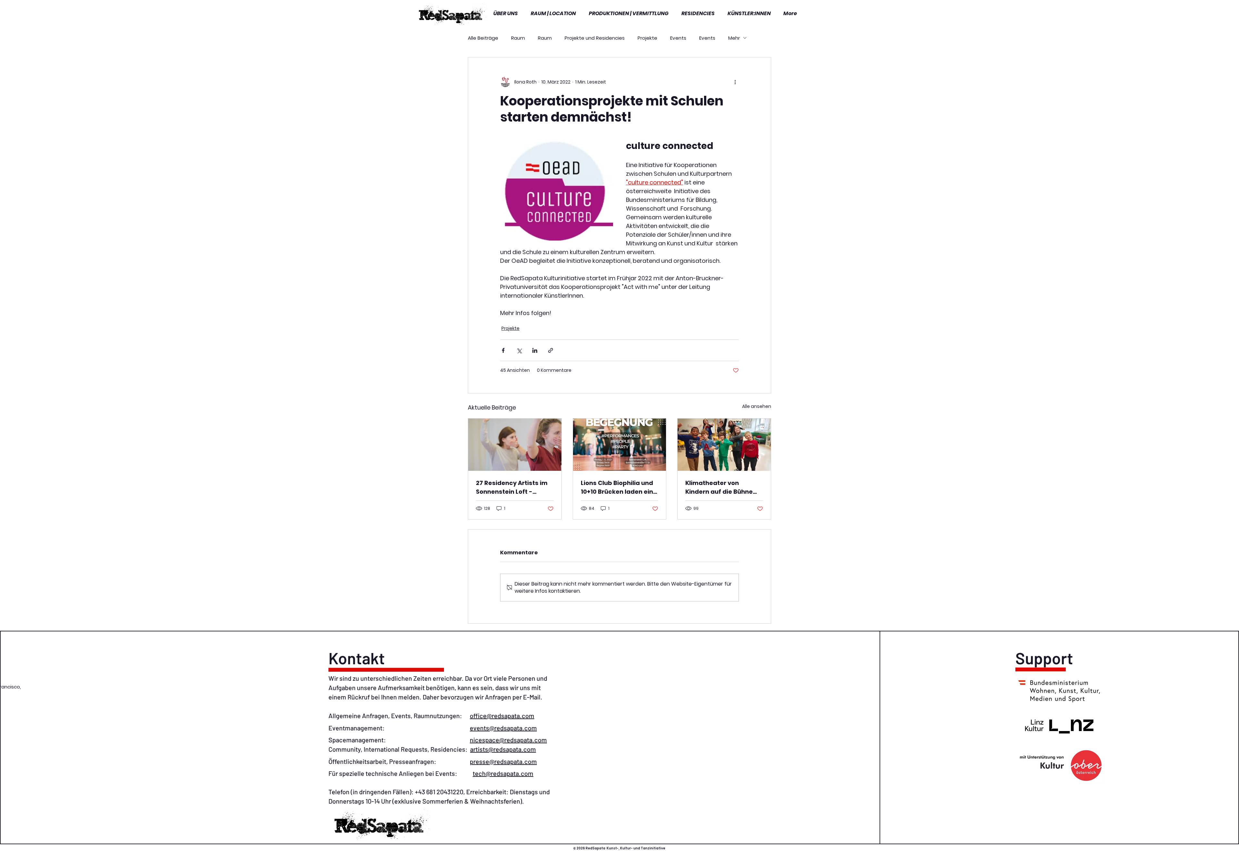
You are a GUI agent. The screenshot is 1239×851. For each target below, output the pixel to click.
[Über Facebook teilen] (503, 350)
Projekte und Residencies (595, 38)
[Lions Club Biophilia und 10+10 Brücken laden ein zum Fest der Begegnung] (619, 445)
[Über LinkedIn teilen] (535, 350)
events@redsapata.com (503, 728)
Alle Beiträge (483, 38)
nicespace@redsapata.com (508, 740)
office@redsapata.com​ (502, 715)
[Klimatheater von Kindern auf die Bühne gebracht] (724, 445)
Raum (518, 38)
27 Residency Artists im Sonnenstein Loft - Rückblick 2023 (512, 487)
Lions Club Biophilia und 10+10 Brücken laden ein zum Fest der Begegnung (619, 487)
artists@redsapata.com (503, 749)
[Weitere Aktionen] (735, 82)
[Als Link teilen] (551, 350)
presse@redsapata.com (503, 761)
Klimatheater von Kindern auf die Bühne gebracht (719, 487)
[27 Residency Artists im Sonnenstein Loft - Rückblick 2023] (514, 445)
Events (678, 38)
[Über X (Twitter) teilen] (519, 350)
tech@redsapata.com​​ (503, 773)
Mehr (734, 38)
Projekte (647, 38)
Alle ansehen (756, 406)
